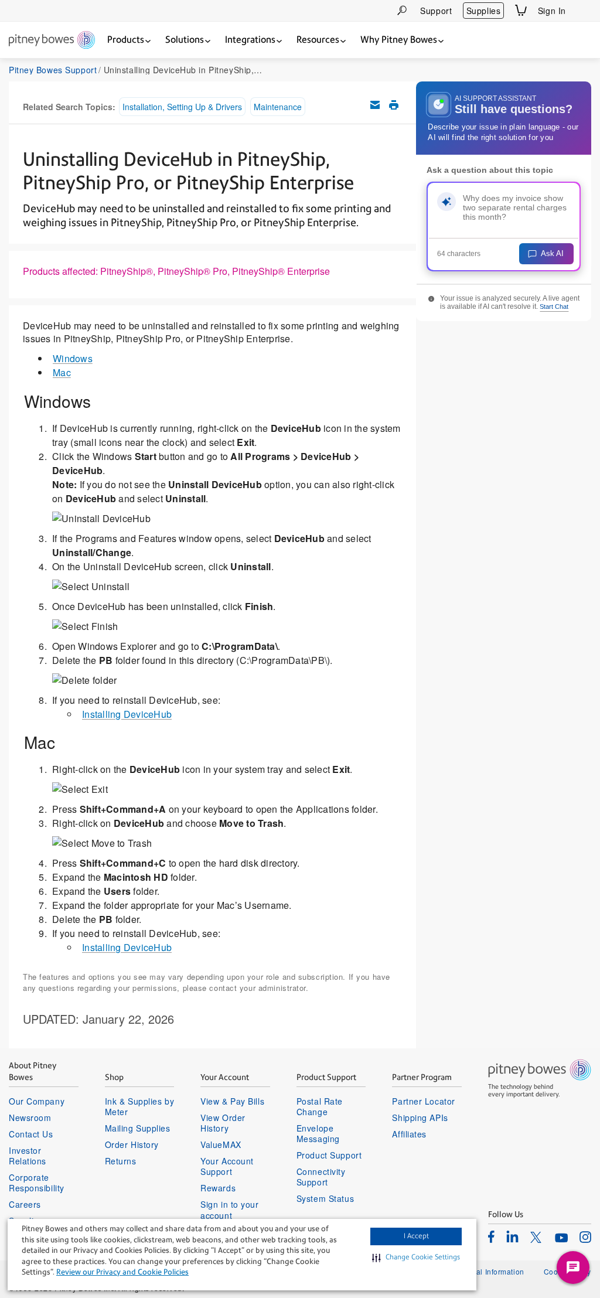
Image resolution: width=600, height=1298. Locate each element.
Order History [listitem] (132, 1144)
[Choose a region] (584, 11)
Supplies (483, 10)
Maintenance (278, 107)
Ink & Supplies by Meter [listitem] (140, 1106)
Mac (62, 372)
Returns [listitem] (121, 1161)
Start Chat (554, 306)
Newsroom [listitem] (30, 1117)
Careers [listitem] (25, 1204)
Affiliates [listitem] (409, 1134)
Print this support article (393, 105)
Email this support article (375, 105)
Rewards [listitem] (218, 1188)
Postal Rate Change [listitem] (319, 1106)
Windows (73, 358)
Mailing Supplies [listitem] (138, 1128)
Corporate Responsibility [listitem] (36, 1182)
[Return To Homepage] (52, 40)
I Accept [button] (416, 1236)
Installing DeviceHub (127, 714)
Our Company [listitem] (36, 1101)
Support (436, 10)
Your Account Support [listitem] (227, 1166)
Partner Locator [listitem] (423, 1101)
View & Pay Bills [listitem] (232, 1101)
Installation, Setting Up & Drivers (182, 107)
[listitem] (491, 1236)
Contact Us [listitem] (31, 1134)
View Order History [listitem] (223, 1122)
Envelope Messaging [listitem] (318, 1133)
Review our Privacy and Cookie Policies (122, 1272)
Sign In (552, 10)
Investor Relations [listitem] (27, 1155)
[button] (416, 1257)
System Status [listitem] (325, 1198)
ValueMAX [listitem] (220, 1144)
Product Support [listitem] (329, 1155)
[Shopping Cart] (521, 10)
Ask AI (552, 253)
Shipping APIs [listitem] (420, 1117)
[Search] (402, 10)
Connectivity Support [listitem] (321, 1176)
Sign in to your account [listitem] (229, 1209)
